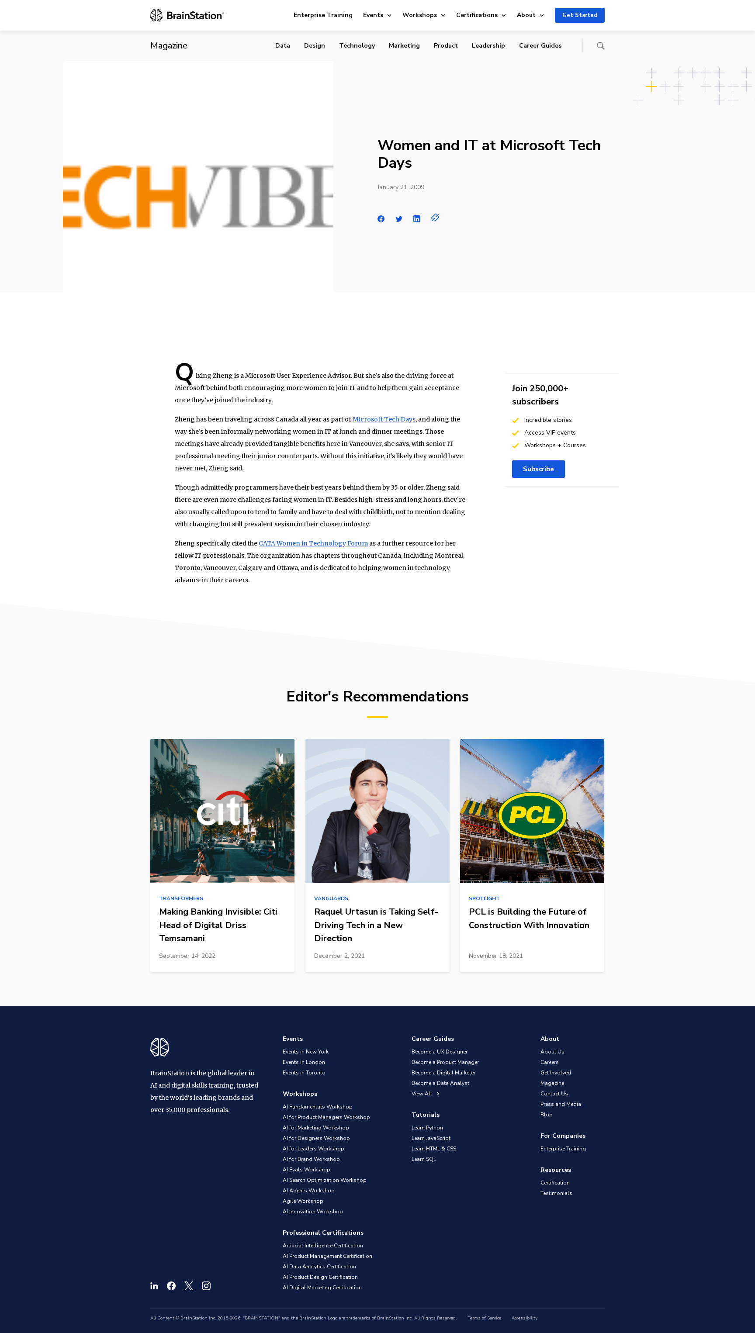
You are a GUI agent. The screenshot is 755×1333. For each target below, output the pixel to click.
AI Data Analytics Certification (319, 1266)
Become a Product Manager (445, 1062)
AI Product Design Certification (320, 1277)
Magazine (552, 1083)
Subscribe (538, 469)
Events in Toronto (304, 1072)
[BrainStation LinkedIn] (154, 1285)
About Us (552, 1051)
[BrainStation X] (188, 1285)
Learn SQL (424, 1159)
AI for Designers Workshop (316, 1138)
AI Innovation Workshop (313, 1211)
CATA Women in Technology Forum (313, 543)
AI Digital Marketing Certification (322, 1287)
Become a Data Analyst (440, 1083)
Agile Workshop (303, 1201)
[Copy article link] (435, 217)
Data (282, 45)
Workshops (419, 15)
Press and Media (560, 1104)
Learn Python (427, 1127)
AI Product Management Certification (327, 1256)
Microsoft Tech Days (384, 419)
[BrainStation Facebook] (171, 1285)
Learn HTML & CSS (434, 1148)
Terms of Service (484, 1318)
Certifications (477, 15)
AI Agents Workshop (309, 1190)
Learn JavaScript (431, 1138)
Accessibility (524, 1318)
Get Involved (555, 1072)
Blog (546, 1114)
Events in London (304, 1062)
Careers (549, 1062)
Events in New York (306, 1051)
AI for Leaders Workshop (313, 1148)
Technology (357, 45)
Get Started (579, 15)
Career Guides (540, 45)
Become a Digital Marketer (443, 1072)
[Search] (601, 46)
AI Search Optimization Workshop (325, 1180)
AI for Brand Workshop (311, 1159)
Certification (555, 1182)
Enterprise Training (323, 15)
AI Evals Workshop (306, 1169)
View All (422, 1093)
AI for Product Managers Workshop (326, 1117)
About (526, 15)
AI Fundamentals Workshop (318, 1106)
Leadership (488, 45)
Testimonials (556, 1193)
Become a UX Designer (440, 1051)
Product (446, 45)
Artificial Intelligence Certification (323, 1245)
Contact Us (554, 1093)
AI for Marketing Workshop (316, 1127)
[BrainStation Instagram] (206, 1285)
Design (314, 45)
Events (373, 15)
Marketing (404, 45)
